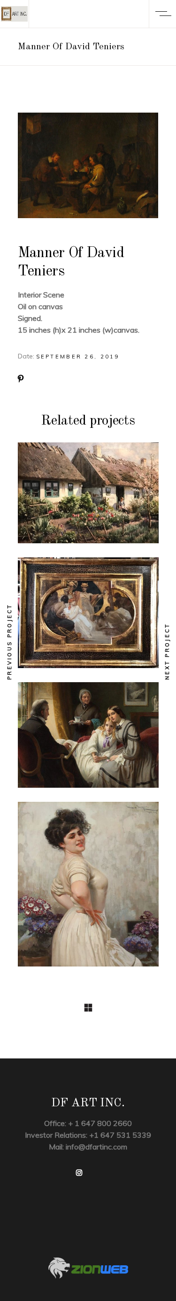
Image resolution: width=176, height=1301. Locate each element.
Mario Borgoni (88, 889)
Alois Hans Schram (88, 618)
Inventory (88, 481)
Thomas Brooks (88, 740)
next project (167, 651)
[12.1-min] (88, 165)
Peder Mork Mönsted (88, 498)
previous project (9, 641)
